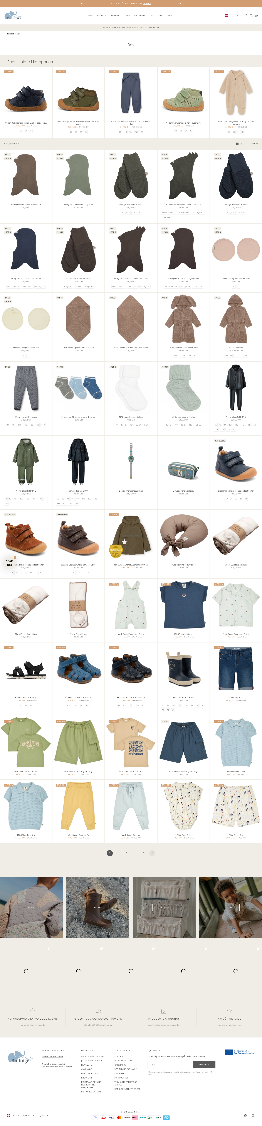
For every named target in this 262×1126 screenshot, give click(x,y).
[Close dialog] (186, 526)
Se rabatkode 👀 (101, 579)
